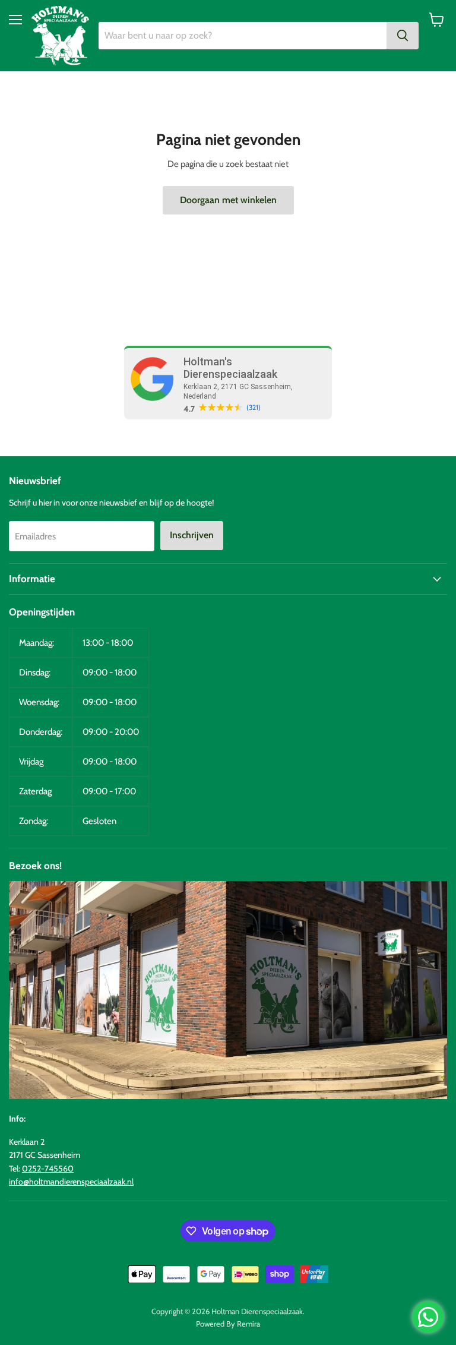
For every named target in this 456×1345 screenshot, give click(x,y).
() (253, 407)
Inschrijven (192, 535)
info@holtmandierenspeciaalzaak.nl (71, 1181)
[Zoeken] (403, 35)
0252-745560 (48, 1168)
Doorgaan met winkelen (228, 200)
